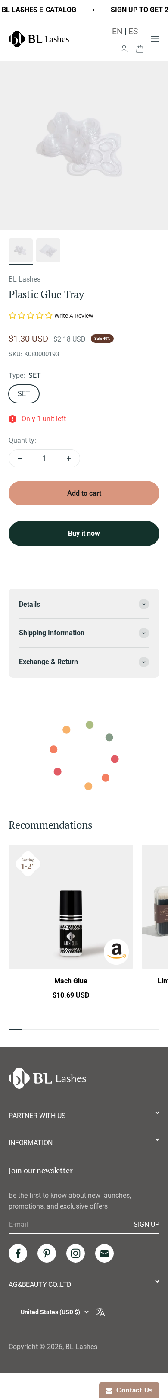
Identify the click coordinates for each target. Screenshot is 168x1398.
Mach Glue (70, 981)
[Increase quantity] (69, 458)
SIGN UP (146, 1224)
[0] (139, 48)
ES (133, 31)
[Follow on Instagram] (75, 1253)
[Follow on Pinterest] (47, 1253)
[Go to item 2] (48, 251)
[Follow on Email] (104, 1253)
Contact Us (132, 1390)
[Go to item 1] (21, 251)
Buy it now (84, 533)
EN (117, 31)
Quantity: (22, 440)
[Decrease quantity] (20, 458)
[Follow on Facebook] (18, 1253)
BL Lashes (24, 279)
